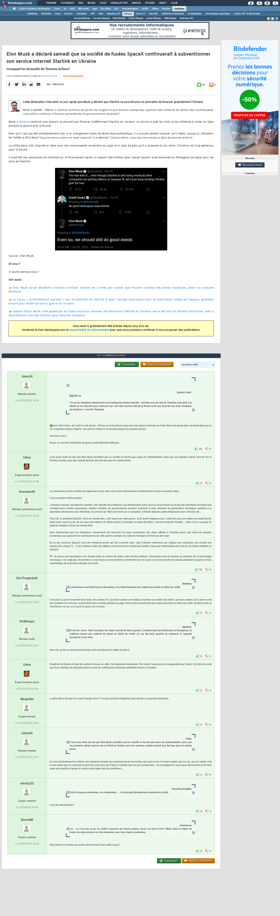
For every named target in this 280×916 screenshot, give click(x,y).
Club (173, 3)
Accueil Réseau (82, 18)
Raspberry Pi (113, 13)
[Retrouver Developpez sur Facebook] (276, 18)
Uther (27, 457)
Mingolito (27, 699)
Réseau (128, 13)
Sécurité (153, 13)
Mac (101, 13)
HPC (92, 13)
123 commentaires (73, 76)
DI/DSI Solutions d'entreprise (34, 8)
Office (155, 8)
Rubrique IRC (187, 18)
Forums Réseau (101, 18)
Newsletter (118, 3)
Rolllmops (27, 621)
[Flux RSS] (268, 18)
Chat (103, 3)
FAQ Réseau (119, 18)
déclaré (24, 122)
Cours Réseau (136, 18)
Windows (46, 13)
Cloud (57, 8)
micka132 (27, 783)
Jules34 (27, 376)
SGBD (145, 8)
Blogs (91, 3)
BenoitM (27, 819)
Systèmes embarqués (173, 13)
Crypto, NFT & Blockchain (247, 13)
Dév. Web (106, 8)
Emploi (136, 3)
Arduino (68, 13)
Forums (51, 3)
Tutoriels (67, 3)
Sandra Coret (49, 76)
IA (65, 8)
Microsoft (83, 8)
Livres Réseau (153, 18)
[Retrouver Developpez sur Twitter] (272, 18)
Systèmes (179, 8)
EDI (116, 8)
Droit (163, 3)
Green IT (140, 13)
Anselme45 (27, 491)
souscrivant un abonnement (89, 330)
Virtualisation (195, 13)
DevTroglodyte (27, 578)
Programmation (130, 8)
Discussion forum (251, 164)
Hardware (81, 13)
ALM (72, 8)
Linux (57, 13)
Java (94, 8)
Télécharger (170, 18)
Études (150, 3)
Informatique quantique (217, 13)
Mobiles (166, 8)
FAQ (80, 3)
